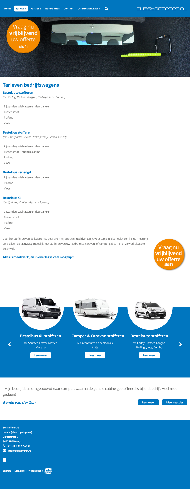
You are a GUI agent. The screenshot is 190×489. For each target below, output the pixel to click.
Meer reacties (174, 402)
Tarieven (21, 8)
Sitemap (7, 470)
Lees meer (40, 355)
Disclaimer (19, 470)
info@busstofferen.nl (19, 450)
